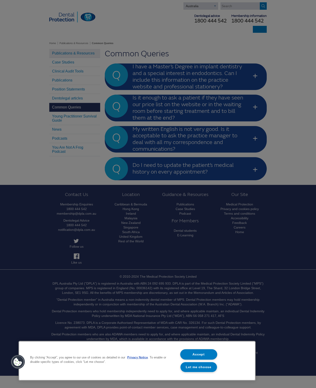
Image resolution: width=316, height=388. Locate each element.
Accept (198, 354)
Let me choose (198, 367)
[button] (17, 362)
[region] (137, 361)
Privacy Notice (137, 357)
